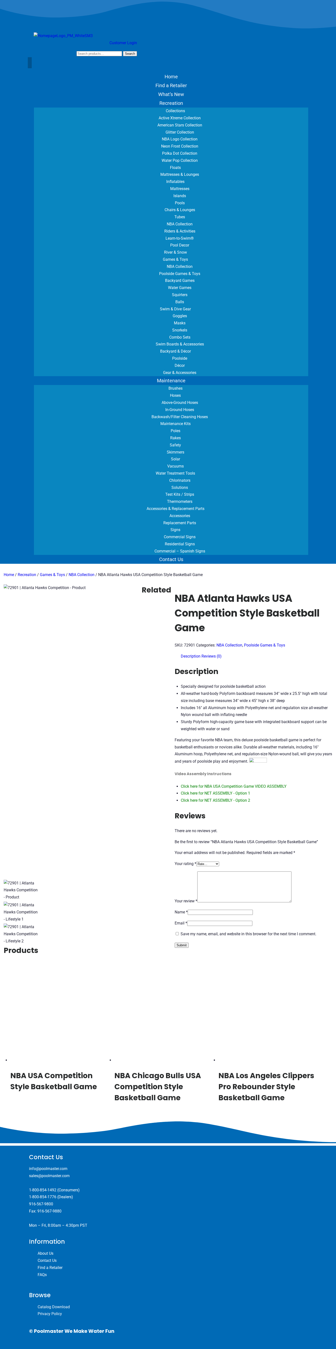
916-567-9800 (41, 1204)
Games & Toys (52, 574)
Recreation (27, 574)
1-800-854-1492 (42, 1190)
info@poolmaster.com (48, 1168)
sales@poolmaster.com (49, 1175)
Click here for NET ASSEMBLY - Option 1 (215, 793)
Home (9, 574)
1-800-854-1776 (42, 1197)
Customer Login (123, 43)
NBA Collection (81, 574)
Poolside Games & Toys (264, 645)
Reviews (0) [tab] (211, 656)
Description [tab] (190, 656)
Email (181, 923)
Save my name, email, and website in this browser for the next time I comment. (248, 934)
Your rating (185, 863)
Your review (186, 901)
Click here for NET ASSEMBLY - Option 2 (215, 800)
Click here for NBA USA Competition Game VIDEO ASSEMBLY (234, 786)
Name (181, 912)
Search (130, 53)
